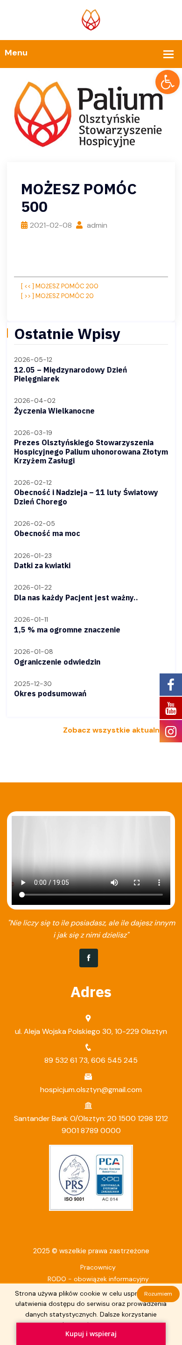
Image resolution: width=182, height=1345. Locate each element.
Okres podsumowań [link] (50, 693)
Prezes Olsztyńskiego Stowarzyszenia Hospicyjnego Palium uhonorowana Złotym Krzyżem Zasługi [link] (91, 451)
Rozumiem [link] (158, 1293)
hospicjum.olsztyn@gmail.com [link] (91, 1089)
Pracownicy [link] (98, 1267)
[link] (167, 82)
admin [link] (96, 225)
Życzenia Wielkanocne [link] (54, 410)
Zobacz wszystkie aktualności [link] (119, 730)
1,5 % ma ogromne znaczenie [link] (67, 629)
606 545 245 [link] (114, 1060)
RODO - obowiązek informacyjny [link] (98, 1279)
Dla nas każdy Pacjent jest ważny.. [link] (76, 597)
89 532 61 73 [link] (66, 1060)
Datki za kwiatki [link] (42, 565)
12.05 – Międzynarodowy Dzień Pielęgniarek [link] (70, 374)
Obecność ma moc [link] (47, 533)
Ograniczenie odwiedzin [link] (57, 661)
